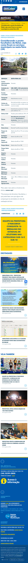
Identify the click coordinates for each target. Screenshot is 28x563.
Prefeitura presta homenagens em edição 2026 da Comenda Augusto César (13, 443)
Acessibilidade (23, 1)
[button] (24, 9)
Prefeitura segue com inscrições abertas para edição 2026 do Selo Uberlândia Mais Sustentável (13, 310)
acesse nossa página (7, 543)
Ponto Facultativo (17, 35)
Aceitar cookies (20, 559)
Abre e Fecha (5, 35)
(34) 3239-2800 (8, 474)
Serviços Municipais (7, 37)
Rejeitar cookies (13, 559)
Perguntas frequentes (8, 534)
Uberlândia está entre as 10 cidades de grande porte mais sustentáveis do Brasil (14, 340)
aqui (13, 475)
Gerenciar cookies (5, 559)
